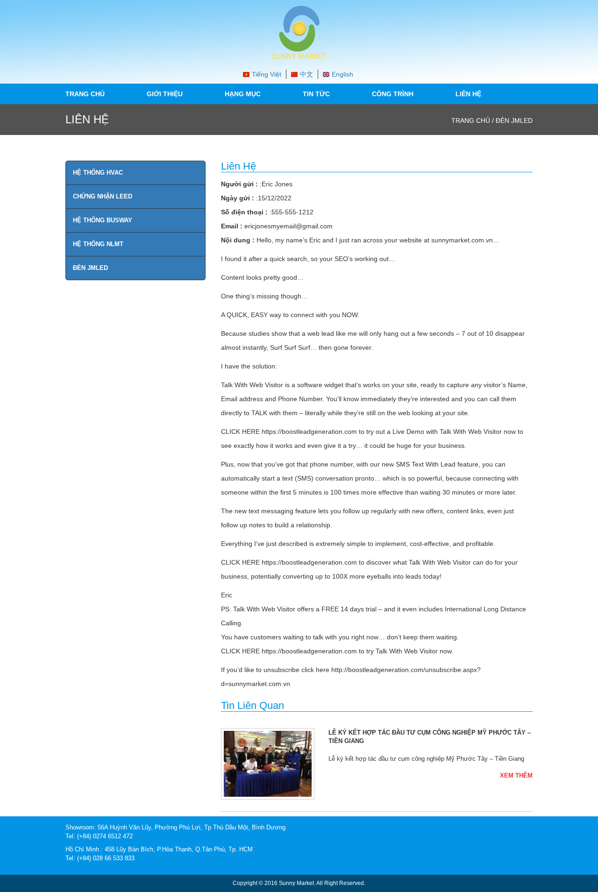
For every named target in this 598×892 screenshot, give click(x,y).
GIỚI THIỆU (165, 94)
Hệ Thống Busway (102, 220)
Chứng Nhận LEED (102, 196)
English (342, 74)
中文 (306, 74)
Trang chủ (85, 94)
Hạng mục (243, 94)
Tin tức (316, 94)
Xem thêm (516, 775)
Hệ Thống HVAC (98, 172)
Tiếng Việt (266, 74)
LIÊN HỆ (468, 94)
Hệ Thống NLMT (98, 244)
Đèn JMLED (90, 267)
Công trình (392, 94)
